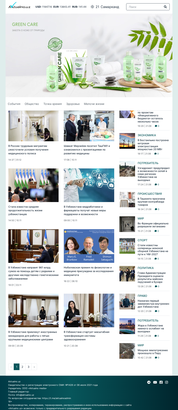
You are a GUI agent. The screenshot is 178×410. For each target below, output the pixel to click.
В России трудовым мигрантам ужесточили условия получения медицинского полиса (28, 149)
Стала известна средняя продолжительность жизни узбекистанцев (25, 210)
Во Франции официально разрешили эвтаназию (153, 225)
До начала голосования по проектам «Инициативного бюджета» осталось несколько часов (152, 115)
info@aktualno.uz (25, 395)
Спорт (142, 240)
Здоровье (73, 104)
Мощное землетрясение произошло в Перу (153, 352)
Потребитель (148, 163)
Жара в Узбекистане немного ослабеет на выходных (151, 328)
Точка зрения (52, 104)
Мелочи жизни (94, 104)
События (14, 104)
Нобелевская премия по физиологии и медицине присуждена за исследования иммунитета (89, 271)
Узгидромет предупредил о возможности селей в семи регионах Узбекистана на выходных (154, 174)
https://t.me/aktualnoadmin (56, 398)
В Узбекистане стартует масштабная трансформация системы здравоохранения (86, 335)
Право (142, 295)
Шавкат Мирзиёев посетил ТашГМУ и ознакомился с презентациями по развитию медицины (87, 149)
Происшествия (150, 193)
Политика (146, 268)
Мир (141, 218)
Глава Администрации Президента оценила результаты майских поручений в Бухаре (152, 277)
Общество (32, 104)
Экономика (147, 135)
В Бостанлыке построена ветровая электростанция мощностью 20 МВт (153, 145)
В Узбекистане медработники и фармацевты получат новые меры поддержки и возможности (85, 210)
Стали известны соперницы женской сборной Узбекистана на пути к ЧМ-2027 (153, 250)
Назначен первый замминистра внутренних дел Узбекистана (153, 303)
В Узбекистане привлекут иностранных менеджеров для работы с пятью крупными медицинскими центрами (32, 335)
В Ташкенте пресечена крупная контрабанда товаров (151, 201)
